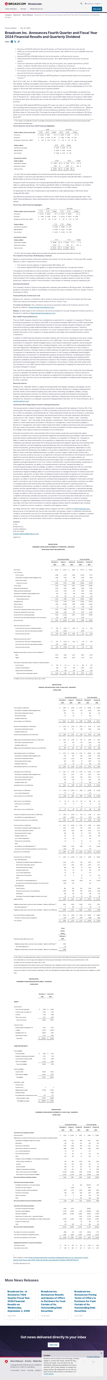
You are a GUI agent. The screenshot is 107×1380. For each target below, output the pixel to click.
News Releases (17, 1361)
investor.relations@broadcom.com (26, 534)
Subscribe (97, 9)
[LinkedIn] (12, 42)
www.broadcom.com (21, 401)
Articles (28, 1361)
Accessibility (15, 1370)
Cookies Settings (93, 1357)
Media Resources (40, 1361)
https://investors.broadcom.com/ (41, 307)
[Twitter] (15, 42)
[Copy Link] (19, 42)
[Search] (81, 3)
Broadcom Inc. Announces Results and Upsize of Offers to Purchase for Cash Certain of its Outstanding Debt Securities (53, 1301)
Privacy (23, 1370)
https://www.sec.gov (82, 509)
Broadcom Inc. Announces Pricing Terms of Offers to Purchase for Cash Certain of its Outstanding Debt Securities (85, 1301)
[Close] (101, 1353)
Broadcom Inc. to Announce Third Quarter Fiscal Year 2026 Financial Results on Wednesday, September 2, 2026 (19, 1301)
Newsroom (35, 3)
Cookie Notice (49, 1374)
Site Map (30, 1370)
